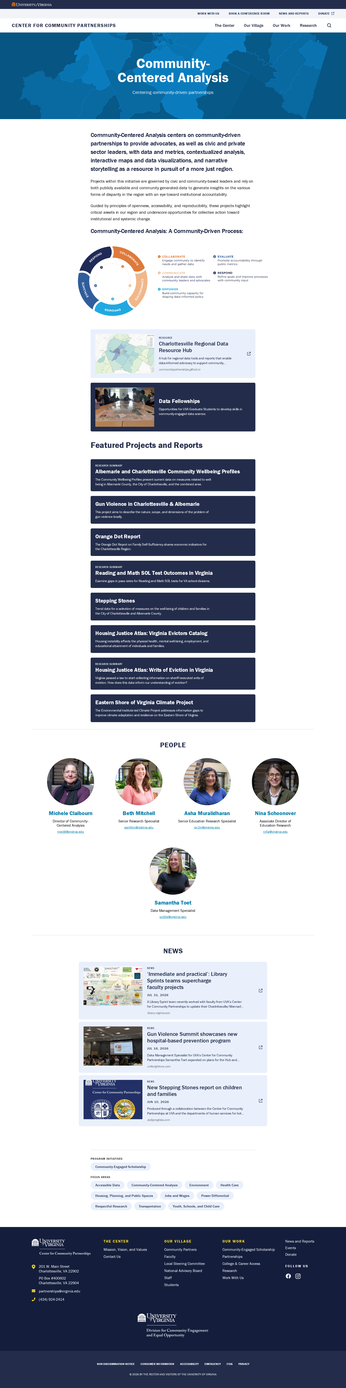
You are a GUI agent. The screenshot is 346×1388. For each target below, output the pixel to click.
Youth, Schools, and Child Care (196, 1206)
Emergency (213, 1364)
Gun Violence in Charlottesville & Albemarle (147, 503)
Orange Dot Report (117, 536)
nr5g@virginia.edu (275, 831)
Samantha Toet (173, 902)
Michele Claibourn (71, 813)
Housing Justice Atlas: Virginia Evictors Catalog (151, 633)
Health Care (230, 1185)
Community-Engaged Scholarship (120, 1166)
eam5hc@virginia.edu (138, 827)
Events (290, 1247)
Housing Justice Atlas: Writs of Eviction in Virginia (154, 669)
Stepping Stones (115, 600)
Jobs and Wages (177, 1195)
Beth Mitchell (139, 813)
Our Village (253, 25)
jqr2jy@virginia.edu (207, 827)
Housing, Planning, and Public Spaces (124, 1195)
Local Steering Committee (184, 1263)
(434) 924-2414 (51, 1299)
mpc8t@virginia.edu (70, 831)
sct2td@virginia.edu (173, 917)
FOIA (230, 1364)
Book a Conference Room (249, 14)
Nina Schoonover (275, 813)
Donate (324, 14)
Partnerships (232, 1256)
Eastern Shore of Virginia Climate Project (144, 702)
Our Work (281, 25)
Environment (199, 1185)
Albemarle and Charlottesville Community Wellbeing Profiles (167, 471)
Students (171, 1284)
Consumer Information (157, 1364)
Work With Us (208, 14)
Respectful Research (111, 1206)
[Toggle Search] (329, 25)
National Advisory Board (183, 1270)
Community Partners (180, 1249)
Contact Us (112, 1256)
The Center (224, 25)
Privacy (243, 1364)
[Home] (62, 1248)
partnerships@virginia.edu (59, 1291)
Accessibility (189, 1364)
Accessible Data (107, 1185)
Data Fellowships (179, 401)
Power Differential (215, 1195)
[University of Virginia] (32, 4)
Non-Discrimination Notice (116, 1364)
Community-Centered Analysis (155, 1185)
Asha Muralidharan (207, 813)
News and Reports (294, 14)
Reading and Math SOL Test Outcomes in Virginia (154, 572)
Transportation (150, 1206)
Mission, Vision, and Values (125, 1249)
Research (308, 25)
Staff (168, 1277)
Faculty (170, 1256)
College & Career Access (241, 1263)
